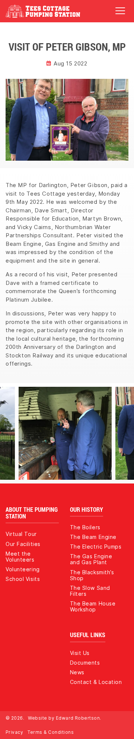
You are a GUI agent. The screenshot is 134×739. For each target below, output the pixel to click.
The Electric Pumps (96, 546)
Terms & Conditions (51, 732)
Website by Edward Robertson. (64, 718)
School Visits (23, 579)
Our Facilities (23, 544)
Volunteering (23, 569)
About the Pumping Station (32, 512)
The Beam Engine (93, 537)
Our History (86, 509)
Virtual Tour (21, 534)
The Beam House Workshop (93, 606)
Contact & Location (96, 682)
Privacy (14, 732)
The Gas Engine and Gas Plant (91, 559)
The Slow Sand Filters (90, 591)
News (77, 672)
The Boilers (85, 527)
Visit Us (80, 653)
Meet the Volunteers (20, 556)
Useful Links (87, 635)
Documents (85, 662)
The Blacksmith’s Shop (92, 575)
